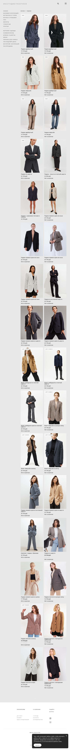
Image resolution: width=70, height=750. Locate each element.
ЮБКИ (5, 37)
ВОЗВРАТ (19, 717)
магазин (23, 11)
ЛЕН (4, 19)
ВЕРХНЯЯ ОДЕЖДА (9, 30)
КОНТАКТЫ (36, 717)
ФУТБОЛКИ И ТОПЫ (10, 15)
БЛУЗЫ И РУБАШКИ (10, 17)
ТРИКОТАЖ (7, 24)
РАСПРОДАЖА (8, 46)
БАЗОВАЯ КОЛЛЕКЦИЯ (11, 13)
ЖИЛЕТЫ (6, 22)
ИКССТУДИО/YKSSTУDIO (15, 4)
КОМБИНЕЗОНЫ (8, 33)
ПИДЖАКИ (6, 28)
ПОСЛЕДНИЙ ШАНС (9, 41)
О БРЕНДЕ (35, 715)
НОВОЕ (5, 11)
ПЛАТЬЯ (6, 26)
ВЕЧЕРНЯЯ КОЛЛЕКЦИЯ (11, 44)
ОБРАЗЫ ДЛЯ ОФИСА (10, 39)
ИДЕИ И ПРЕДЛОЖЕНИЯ (23, 719)
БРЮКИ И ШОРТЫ (9, 35)
